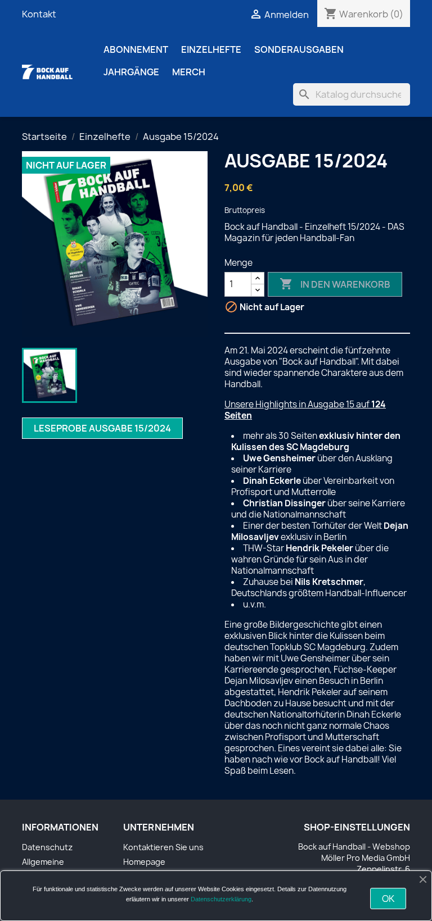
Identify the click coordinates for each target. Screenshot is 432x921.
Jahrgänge (131, 72)
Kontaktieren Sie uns (163, 847)
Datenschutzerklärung (221, 899)
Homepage (144, 861)
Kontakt (39, 14)
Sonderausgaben (299, 49)
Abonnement (136, 49)
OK (388, 898)
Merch (188, 72)
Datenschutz (47, 847)
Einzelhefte (211, 49)
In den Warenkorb (335, 284)
